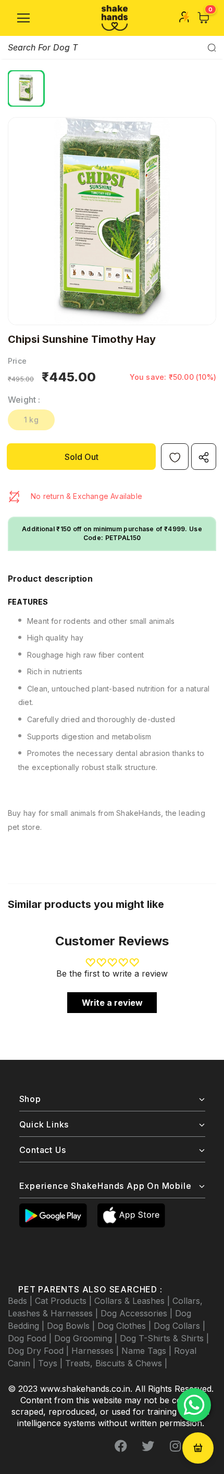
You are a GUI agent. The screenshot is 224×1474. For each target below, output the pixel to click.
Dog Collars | (179, 1326)
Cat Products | (64, 1301)
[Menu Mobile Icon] (23, 18)
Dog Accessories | (138, 1313)
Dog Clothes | (125, 1326)
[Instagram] (175, 1446)
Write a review (112, 1002)
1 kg (31, 419)
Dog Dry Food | (39, 1350)
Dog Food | (31, 1338)
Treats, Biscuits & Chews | (116, 1363)
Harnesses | (96, 1350)
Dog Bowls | (72, 1326)
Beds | (21, 1301)
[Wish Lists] (175, 456)
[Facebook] (120, 1446)
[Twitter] (148, 1446)
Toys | (51, 1363)
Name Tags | (147, 1350)
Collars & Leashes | (133, 1301)
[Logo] (115, 18)
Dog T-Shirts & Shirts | (164, 1338)
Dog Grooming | (87, 1338)
